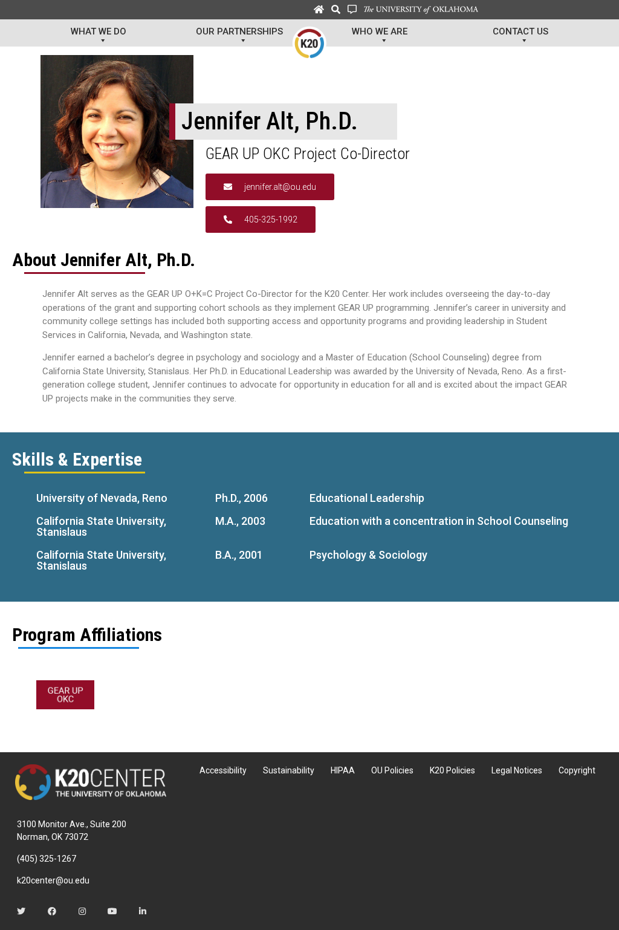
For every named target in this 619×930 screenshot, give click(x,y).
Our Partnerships (239, 31)
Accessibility (223, 770)
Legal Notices (516, 770)
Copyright (577, 770)
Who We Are (379, 31)
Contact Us (520, 31)
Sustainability (288, 770)
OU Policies (392, 770)
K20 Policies (452, 770)
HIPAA (343, 770)
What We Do (98, 31)
